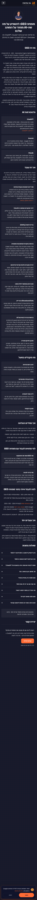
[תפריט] (4, 3)
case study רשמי (19, 507)
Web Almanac (25, 503)
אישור (26, 895)
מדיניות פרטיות (19, 891)
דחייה (10, 895)
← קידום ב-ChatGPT (27, 131)
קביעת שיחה (27, 641)
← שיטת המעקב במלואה (26, 200)
